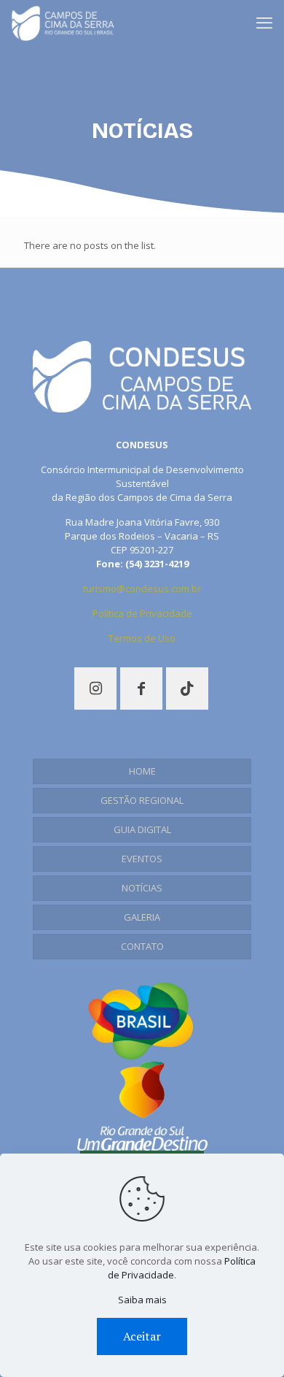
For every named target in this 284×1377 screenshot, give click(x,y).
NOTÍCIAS (142, 887)
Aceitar (142, 1336)
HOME (142, 771)
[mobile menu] (264, 21)
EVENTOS (142, 858)
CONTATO (142, 946)
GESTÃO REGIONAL (142, 800)
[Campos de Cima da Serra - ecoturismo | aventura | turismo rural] (63, 22)
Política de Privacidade (142, 613)
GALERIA (142, 917)
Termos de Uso (142, 638)
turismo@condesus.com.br (142, 588)
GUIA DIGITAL (142, 829)
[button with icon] (95, 688)
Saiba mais (142, 1299)
